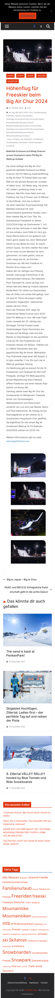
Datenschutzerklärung (17, 983)
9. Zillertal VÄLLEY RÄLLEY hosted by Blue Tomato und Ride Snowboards (26, 778)
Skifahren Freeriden (37, 941)
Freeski (30, 76)
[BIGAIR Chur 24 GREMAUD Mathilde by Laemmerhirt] (28, 493)
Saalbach (26, 929)
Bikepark (13, 877)
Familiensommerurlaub (15, 882)
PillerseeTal (6, 930)
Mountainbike (15, 908)
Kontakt (44, 983)
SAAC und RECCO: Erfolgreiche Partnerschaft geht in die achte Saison (26, 589)
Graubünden (27, 116)
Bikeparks (24, 878)
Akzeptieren (27, 15)
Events (10, 76)
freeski (18, 116)
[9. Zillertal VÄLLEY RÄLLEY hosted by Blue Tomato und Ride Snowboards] (27, 738)
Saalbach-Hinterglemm (40, 930)
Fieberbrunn (44, 889)
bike (5, 877)
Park (45, 924)
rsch (29, 108)
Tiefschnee (6, 966)
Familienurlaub (40, 112)
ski (22, 139)
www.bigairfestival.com (17, 441)
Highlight (41, 76)
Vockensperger (35, 142)
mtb (6, 923)
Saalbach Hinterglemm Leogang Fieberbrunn (19, 934)
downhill (33, 877)
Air (10, 112)
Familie (43, 877)
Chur (31, 112)
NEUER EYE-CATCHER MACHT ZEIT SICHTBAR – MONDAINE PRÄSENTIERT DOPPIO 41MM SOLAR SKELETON (27, 832)
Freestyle (7, 902)
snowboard (38, 139)
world (38, 966)
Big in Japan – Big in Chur (22, 579)
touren (24, 966)
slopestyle (6, 946)
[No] (51, 11)
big (13, 112)
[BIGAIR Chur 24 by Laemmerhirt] (28, 522)
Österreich (7, 970)
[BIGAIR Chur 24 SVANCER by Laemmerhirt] (28, 551)
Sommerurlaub (40, 960)
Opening (38, 924)
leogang (35, 902)
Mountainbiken (16, 915)
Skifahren (28, 139)
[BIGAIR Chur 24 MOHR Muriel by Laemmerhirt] (28, 465)
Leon (9, 139)
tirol (14, 966)
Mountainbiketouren (39, 917)
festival (35, 889)
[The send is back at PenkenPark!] (27, 615)
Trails (31, 966)
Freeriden (10, 116)
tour (19, 966)
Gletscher (19, 902)
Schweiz (16, 139)
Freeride (6, 896)
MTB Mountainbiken (22, 923)
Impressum (33, 983)
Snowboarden (12, 142)
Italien (28, 902)
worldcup (10, 146)
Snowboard (12, 81)
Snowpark (23, 142)
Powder (16, 929)
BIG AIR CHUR (21, 112)
